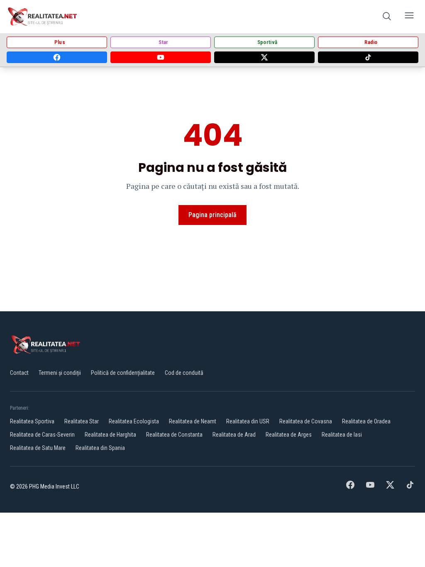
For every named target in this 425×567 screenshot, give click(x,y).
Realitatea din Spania (100, 448)
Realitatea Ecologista (134, 421)
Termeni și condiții (60, 372)
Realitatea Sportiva (32, 421)
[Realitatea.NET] (43, 16)
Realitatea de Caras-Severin (42, 434)
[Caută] (387, 17)
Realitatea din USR (247, 421)
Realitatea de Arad (234, 434)
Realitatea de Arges (289, 434)
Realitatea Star (81, 421)
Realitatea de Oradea (366, 421)
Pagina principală (212, 215)
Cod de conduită (184, 372)
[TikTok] (368, 57)
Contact (19, 372)
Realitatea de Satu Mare (38, 448)
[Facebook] (57, 57)
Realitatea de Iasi (342, 434)
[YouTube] (160, 57)
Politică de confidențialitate (123, 372)
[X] (264, 57)
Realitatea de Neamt (192, 421)
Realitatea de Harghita (110, 434)
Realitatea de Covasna (305, 421)
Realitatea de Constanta (174, 434)
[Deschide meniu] (409, 16)
